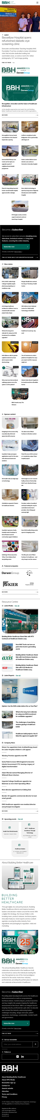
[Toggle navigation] (37, 2)
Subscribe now (9, 247)
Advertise (5, 1091)
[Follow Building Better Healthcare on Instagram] (17, 1057)
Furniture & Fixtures (24, 389)
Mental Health (15, 293)
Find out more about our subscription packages (17, 257)
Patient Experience (14, 342)
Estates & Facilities (34, 268)
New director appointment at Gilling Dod (16, 790)
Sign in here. (18, 251)
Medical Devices (34, 317)
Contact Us (6, 1085)
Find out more (6, 62)
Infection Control (15, 317)
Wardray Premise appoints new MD (14, 756)
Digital (36, 293)
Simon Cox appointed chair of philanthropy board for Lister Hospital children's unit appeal (19, 748)
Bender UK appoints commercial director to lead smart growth (19, 797)
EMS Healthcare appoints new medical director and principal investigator (19, 806)
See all (17, 606)
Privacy (4, 1097)
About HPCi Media (8, 1080)
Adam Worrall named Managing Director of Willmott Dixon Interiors (17, 774)
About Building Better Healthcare (14, 1077)
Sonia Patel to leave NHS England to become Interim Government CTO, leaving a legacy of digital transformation (18, 764)
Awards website (7, 1088)
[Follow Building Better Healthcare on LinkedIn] (22, 1057)
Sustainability (34, 342)
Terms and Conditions (9, 1094)
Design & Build (15, 268)
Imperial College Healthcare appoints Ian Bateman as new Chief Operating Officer (16, 782)
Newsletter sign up (8, 1083)
